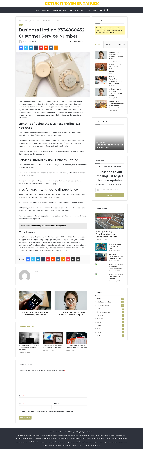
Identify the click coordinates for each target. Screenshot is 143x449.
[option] (109, 138)
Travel (99, 325)
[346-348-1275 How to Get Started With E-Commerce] (76, 338)
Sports (99, 329)
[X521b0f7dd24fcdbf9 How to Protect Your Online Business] (29, 338)
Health (99, 322)
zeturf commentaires (104, 302)
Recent (108, 44)
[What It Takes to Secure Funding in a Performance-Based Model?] (101, 104)
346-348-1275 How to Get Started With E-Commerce (76, 347)
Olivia (24, 42)
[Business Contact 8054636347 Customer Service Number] (101, 67)
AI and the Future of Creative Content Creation (116, 276)
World (27, 21)
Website (57, 404)
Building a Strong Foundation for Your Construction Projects (106, 234)
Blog (98, 335)
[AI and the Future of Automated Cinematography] (101, 267)
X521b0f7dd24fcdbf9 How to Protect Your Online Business (29, 348)
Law (71, 10)
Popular (98, 44)
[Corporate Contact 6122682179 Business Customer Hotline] (101, 55)
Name (21, 396)
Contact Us (97, 10)
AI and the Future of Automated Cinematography (116, 266)
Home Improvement (59, 10)
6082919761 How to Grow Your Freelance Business (52, 347)
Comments (121, 44)
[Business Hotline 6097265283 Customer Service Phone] (101, 92)
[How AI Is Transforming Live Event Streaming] (101, 257)
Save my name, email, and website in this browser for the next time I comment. (47, 412)
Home (37, 10)
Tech (88, 10)
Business (45, 10)
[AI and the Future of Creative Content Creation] (101, 277)
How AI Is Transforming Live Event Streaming (116, 256)
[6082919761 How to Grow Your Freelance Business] (53, 338)
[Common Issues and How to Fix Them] (101, 247)
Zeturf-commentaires (104, 305)
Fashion (99, 332)
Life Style (79, 10)
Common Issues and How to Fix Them (115, 246)
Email (21, 404)
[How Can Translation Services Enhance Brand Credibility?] (101, 80)
